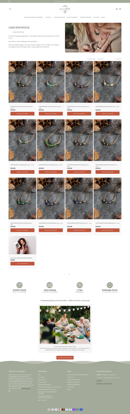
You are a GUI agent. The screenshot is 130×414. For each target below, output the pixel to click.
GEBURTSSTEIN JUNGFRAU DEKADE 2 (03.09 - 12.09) (50, 107)
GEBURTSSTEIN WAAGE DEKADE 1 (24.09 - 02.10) (107, 106)
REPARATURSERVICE (73, 384)
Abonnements (42, 400)
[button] (10, 9)
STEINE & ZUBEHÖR (73, 382)
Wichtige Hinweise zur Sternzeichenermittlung (45, 396)
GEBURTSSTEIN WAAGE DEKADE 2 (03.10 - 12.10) (22, 165)
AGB (39, 375)
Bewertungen (25, 388)
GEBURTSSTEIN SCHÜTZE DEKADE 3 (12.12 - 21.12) (107, 223)
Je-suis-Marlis (67, 412)
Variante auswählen (22, 113)
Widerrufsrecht (42, 382)
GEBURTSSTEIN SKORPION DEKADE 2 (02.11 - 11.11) (107, 165)
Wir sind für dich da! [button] (104, 371)
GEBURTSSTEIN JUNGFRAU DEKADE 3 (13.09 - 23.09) (78, 107)
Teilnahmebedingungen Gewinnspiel (49, 387)
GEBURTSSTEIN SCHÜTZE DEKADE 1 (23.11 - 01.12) (51, 223)
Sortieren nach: (91, 59)
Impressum (41, 377)
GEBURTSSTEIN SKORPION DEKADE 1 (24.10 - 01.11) (78, 165)
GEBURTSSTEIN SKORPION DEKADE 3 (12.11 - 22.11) (21, 223)
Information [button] (42, 371)
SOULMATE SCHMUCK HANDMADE (77, 375)
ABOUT (69, 389)
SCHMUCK (70, 377)
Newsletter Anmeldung (65, 357)
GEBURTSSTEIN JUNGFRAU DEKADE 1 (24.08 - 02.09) (21, 107)
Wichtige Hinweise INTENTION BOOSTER (47, 392)
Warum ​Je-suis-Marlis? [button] (17, 371)
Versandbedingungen (44, 384)
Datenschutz (42, 379)
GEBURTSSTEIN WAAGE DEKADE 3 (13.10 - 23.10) (50, 165)
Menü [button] (69, 371)
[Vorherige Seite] (61, 274)
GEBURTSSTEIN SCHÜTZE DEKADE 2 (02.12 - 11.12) (79, 223)
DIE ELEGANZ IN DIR (73, 379)
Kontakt (99, 380)
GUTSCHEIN (71, 387)
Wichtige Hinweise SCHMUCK (47, 389)
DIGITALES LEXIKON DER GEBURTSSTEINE (21, 258)
